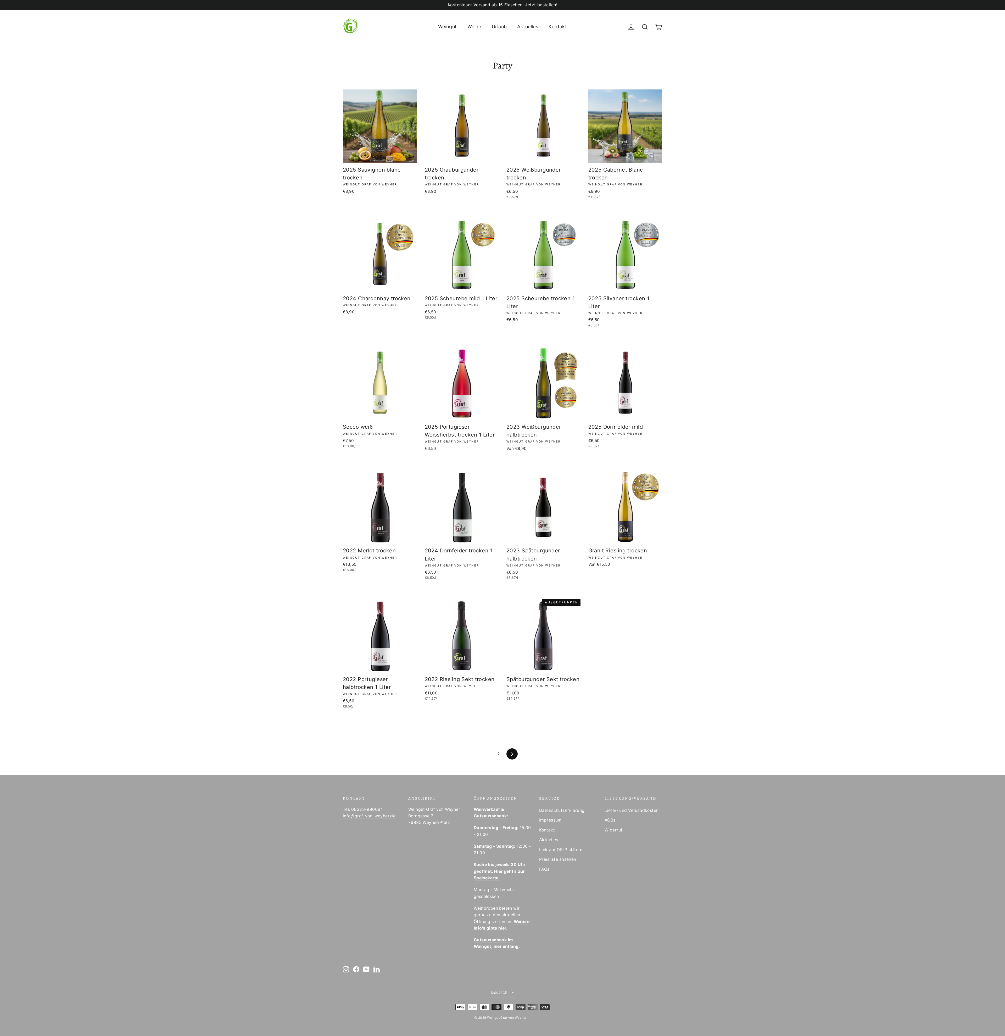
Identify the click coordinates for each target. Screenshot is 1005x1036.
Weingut (447, 26)
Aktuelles (527, 26)
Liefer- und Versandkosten (632, 810)
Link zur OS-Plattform (561, 849)
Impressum (550, 820)
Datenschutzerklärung (562, 810)
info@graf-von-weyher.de (369, 815)
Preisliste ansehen (557, 859)
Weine (474, 26)
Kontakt (558, 26)
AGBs (610, 820)
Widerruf (613, 830)
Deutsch (499, 992)
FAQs (544, 869)
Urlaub (499, 26)
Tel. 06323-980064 (363, 809)
